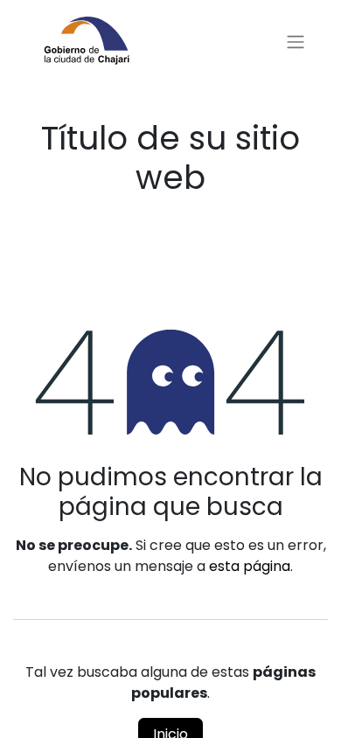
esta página (249, 566)
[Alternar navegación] (295, 42)
